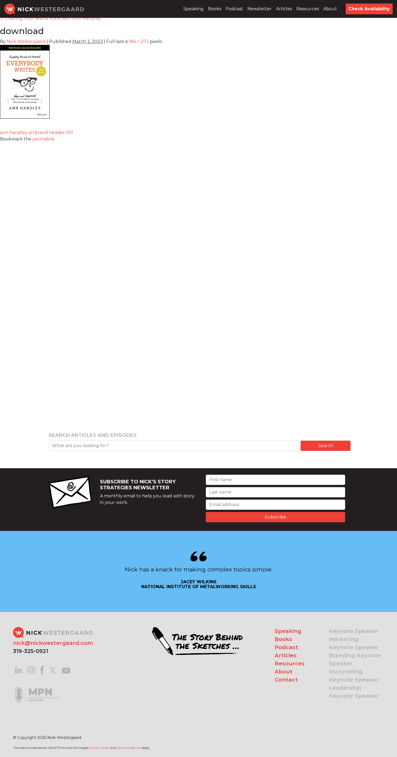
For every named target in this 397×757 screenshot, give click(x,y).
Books (214, 8)
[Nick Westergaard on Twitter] (52, 669)
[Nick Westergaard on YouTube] (66, 669)
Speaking (193, 8)
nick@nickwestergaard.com (53, 643)
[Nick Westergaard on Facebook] (42, 669)
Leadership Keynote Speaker (354, 692)
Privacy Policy (99, 748)
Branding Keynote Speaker (355, 659)
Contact (286, 679)
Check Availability (369, 8)
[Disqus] (198, 209)
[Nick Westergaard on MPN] (37, 688)
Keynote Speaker (354, 631)
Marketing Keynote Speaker (354, 643)
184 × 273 (139, 41)
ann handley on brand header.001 (36, 132)
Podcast (234, 8)
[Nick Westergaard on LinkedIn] (18, 669)
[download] (25, 84)
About (330, 8)
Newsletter (259, 8)
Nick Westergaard (26, 41)
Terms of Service (129, 748)
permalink (43, 139)
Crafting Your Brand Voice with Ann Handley (50, 18)
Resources (307, 8)
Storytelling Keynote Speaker (354, 675)
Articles (284, 8)
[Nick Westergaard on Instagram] (31, 669)
